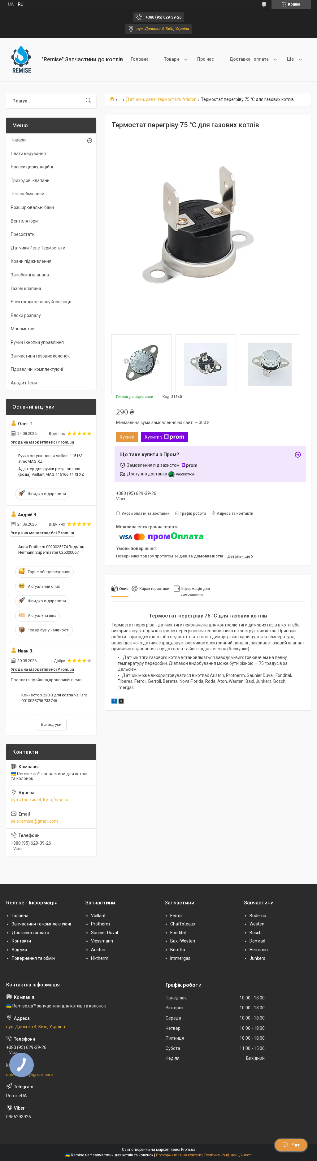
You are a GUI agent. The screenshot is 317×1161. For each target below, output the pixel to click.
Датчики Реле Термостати (38, 247)
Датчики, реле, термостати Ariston (161, 99)
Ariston (98, 949)
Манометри (23, 328)
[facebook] (114, 702)
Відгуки (19, 949)
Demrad (257, 940)
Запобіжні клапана (30, 274)
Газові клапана (26, 288)
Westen (257, 923)
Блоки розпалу (26, 315)
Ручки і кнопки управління (37, 342)
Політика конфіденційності (228, 1155)
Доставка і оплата (249, 59)
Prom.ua (188, 1149)
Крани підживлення (31, 261)
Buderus (258, 915)
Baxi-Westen (182, 940)
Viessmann (102, 940)
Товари (171, 59)
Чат (296, 1144)
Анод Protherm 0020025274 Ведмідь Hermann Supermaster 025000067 (51, 549)
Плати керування (28, 153)
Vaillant (98, 915)
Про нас (205, 59)
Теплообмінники (27, 193)
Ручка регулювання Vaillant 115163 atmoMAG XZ (50, 458)
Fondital (178, 932)
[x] (121, 702)
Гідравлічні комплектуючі (37, 369)
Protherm (100, 923)
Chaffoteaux (182, 923)
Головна (140, 59)
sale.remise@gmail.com (34, 821)
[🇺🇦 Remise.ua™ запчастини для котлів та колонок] (21, 59)
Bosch (256, 932)
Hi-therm (99, 958)
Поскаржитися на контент (179, 1155)
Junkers (257, 958)
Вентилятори (24, 221)
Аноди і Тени (24, 382)
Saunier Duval (104, 932)
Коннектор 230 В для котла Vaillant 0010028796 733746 (54, 698)
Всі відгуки (51, 724)
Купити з (154, 437)
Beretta (177, 949)
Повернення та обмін (33, 958)
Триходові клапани (30, 180)
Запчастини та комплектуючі (41, 923)
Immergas (180, 958)
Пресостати (23, 234)
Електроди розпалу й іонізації (41, 301)
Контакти (21, 940)
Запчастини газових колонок (40, 355)
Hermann (259, 949)
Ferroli (176, 915)
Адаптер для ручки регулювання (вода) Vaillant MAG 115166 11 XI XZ (51, 471)
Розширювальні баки (32, 207)
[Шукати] (88, 100)
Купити (127, 437)
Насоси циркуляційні (32, 166)
